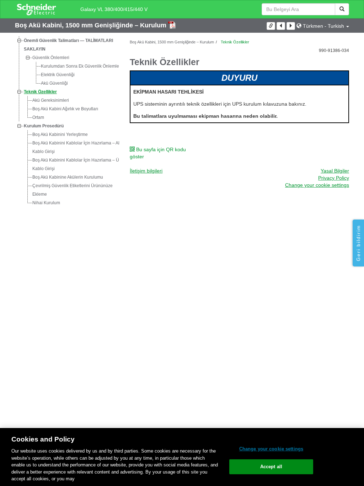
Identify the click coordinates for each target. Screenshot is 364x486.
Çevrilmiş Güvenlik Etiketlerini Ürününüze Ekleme (72, 190)
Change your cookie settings (271, 448)
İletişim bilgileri (146, 171)
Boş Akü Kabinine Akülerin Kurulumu (67, 177)
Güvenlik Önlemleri (50, 57)
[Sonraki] (291, 26)
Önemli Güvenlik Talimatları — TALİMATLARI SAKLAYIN (68, 45)
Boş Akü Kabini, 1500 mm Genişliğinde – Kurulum (91, 25)
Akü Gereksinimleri (50, 100)
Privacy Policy (333, 178)
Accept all (271, 466)
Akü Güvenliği (54, 83)
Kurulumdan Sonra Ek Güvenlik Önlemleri (81, 66)
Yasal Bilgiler (335, 171)
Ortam (38, 117)
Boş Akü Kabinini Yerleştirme (60, 134)
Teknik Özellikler (40, 91)
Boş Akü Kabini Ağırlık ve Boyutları (65, 108)
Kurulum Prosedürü (44, 125)
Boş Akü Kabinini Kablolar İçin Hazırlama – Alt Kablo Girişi (76, 147)
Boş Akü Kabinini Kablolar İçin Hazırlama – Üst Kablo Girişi (77, 164)
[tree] (67, 121)
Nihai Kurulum (46, 202)
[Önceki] (281, 26)
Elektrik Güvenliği (58, 74)
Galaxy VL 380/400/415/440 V (114, 9)
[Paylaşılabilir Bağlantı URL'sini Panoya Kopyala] (271, 26)
